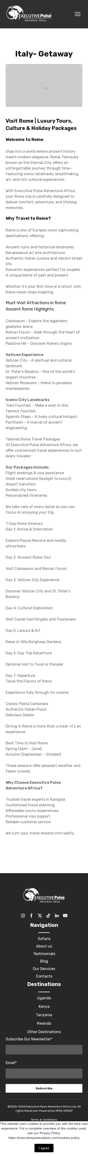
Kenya (44, 1006)
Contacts (44, 976)
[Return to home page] (29, 14)
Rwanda (44, 1023)
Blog (44, 961)
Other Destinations (44, 1032)
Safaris (44, 938)
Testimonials (44, 953)
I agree (44, 1148)
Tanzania (44, 1015)
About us (44, 946)
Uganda (44, 998)
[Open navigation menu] (77, 14)
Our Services (44, 968)
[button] (23, 915)
